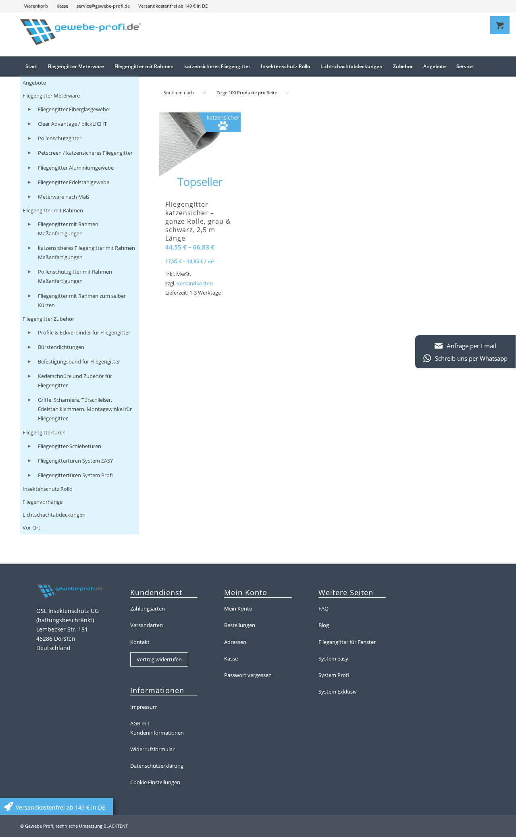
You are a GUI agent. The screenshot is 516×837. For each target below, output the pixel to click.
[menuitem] (36, 6)
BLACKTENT (116, 826)
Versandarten (146, 625)
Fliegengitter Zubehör (48, 318)
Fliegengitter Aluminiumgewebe (76, 167)
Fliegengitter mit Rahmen (53, 210)
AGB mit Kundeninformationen (157, 728)
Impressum (144, 706)
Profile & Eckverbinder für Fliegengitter (84, 332)
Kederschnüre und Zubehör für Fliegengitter (75, 380)
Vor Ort (31, 527)
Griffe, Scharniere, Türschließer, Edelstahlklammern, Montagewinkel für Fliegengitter (85, 409)
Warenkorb (36, 6)
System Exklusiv (337, 691)
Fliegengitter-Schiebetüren (69, 446)
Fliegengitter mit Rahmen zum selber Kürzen (82, 300)
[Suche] (484, 66)
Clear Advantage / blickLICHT (72, 123)
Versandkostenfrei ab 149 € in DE (173, 6)
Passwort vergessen (248, 675)
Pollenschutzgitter (59, 138)
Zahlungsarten (147, 608)
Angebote (34, 82)
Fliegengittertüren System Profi (75, 475)
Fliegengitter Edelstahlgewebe (73, 182)
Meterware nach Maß (63, 196)
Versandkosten (195, 283)
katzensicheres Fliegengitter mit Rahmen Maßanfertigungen (86, 252)
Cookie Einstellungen (155, 782)
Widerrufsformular (152, 749)
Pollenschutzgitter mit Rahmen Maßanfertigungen (75, 276)
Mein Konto (238, 608)
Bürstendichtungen (61, 347)
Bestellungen (239, 625)
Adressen (235, 642)
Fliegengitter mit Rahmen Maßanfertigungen (68, 228)
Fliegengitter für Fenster (347, 642)
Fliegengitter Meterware (51, 95)
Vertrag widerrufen (159, 659)
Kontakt (140, 642)
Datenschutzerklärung (156, 765)
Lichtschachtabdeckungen (54, 514)
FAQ (323, 608)
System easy (333, 658)
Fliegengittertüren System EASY (75, 460)
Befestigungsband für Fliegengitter (79, 361)
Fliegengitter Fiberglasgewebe (73, 109)
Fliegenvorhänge (42, 501)
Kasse (62, 6)
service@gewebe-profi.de (103, 6)
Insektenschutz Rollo (48, 488)
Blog (323, 625)
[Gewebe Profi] (80, 34)
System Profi (333, 675)
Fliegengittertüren (44, 432)
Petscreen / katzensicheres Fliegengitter (85, 152)
